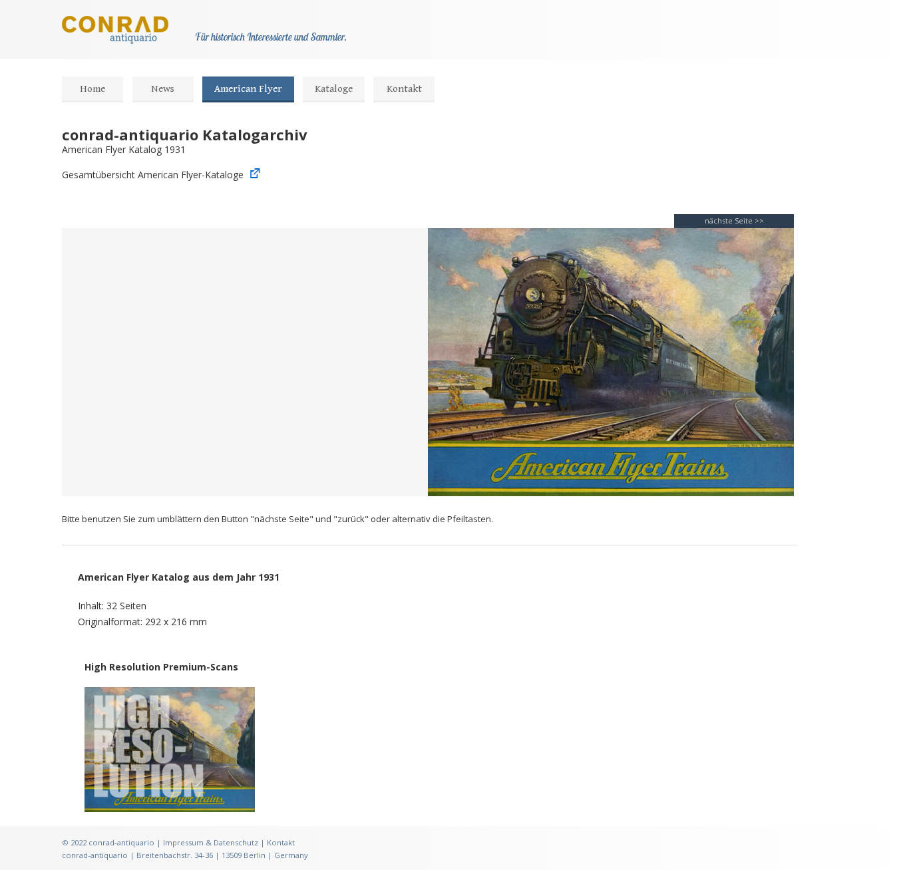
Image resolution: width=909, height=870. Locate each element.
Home (92, 88)
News (162, 88)
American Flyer (248, 88)
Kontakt (404, 88)
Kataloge (334, 88)
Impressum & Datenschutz (210, 842)
